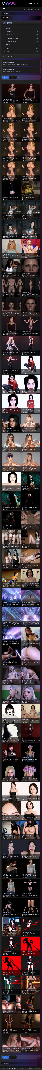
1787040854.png (7, 951)
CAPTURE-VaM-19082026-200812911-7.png (15, 622)
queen (4, 719)
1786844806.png (26, 467)
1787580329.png (7, 235)
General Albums (12, 38)
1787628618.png (26, 138)
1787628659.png (26, 118)
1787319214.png (26, 506)
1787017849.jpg (7, 1029)
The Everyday (7, 1010)
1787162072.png (7, 738)
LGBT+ (8, 51)
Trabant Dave (7, 255)
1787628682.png (7, 118)
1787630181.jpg (26, 99)
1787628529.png (26, 176)
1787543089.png (7, 273)
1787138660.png (26, 758)
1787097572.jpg (26, 777)
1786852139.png (7, 467)
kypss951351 (26, 992)
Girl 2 (23, 545)
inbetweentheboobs (9, 1011)
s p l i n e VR (26, 275)
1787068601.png (7, 893)
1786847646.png (7, 448)
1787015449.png (26, 913)
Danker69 (6, 856)
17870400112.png (27, 951)
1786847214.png (26, 448)
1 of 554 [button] (5, 77)
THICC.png (6, 855)
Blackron (6, 120)
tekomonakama (27, 372)
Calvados (6, 662)
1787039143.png (26, 971)
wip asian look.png (27, 855)
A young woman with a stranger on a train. (15, 1048)
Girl (23, 564)
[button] (4, 28)
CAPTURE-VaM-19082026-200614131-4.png (15, 603)
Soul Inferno (7, 275)
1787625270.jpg (7, 99)
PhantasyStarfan (27, 643)
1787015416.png (7, 913)
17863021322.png (8, 932)
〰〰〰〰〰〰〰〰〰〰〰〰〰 (11, 196)
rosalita (5, 796)
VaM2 (8, 28)
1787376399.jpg (26, 370)
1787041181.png (26, 932)
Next (12, 77)
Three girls (6, 545)
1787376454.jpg (7, 390)
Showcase (9, 31)
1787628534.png (7, 176)
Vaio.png (24, 254)
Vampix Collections (9, 197)
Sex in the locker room (28, 661)
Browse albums (7, 56)
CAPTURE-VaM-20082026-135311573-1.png (15, 641)
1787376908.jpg (26, 409)
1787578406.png (26, 215)
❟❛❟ (3, 758)
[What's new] (35, 9)
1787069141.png (7, 874)
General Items (12, 42)
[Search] (38, 9)
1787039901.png (7, 971)
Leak (23, 641)
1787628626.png (7, 138)
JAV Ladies (25, 719)
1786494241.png (26, 835)
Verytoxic (25, 507)
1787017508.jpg (26, 1010)
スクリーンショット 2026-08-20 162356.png (15, 661)
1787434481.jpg (26, 293)
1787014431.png (26, 893)
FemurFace (7, 100)
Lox (24, 197)
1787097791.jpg (7, 777)
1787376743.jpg (7, 409)
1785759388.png (7, 428)
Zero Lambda (7, 604)
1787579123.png (7, 215)
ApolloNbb (6, 217)
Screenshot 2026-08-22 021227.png (13, 351)
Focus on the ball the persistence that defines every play (19, 583)
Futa (7, 48)
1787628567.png (26, 157)
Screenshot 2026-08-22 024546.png (13, 370)
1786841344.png (26, 428)
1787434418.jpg (26, 312)
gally (23, 390)
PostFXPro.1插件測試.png (29, 990)
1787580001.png (26, 235)
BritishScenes (26, 585)
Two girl (5, 564)
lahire (5, 934)
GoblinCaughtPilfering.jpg (29, 196)
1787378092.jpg (26, 331)
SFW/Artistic (10, 45)
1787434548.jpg (7, 293)
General (9, 34)
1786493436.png (7, 835)
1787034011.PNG (8, 990)
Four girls (24, 525)
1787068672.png (26, 874)
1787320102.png (7, 525)
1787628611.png (7, 157)
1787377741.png (7, 331)
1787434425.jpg (7, 312)
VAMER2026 (26, 255)
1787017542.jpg (26, 1029)
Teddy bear (26, 488)
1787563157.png (7, 254)
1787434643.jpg (26, 273)
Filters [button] (4, 82)
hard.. (4, 486)
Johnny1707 (26, 527)
